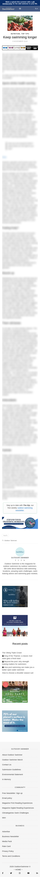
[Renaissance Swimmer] (15, 721)
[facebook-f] (2, 873)
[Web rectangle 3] (15, 691)
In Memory (6, 779)
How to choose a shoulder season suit (17, 673)
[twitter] (11, 873)
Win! (4, 818)
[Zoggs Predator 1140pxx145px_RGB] (20, 48)
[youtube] (28, 873)
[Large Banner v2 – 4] (20, 523)
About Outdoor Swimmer (12, 755)
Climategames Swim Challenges (15, 813)
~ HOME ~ (18, 870)
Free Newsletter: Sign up (12, 793)
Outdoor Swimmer (10, 540)
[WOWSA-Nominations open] (15, 596)
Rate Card (6, 846)
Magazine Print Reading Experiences (17, 803)
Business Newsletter (10, 836)
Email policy (7, 798)
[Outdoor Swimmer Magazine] (8, 8)
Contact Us (6, 765)
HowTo (5, 535)
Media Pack (7, 841)
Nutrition (15, 34)
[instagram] (20, 873)
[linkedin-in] (37, 873)
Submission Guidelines (11, 770)
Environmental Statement (12, 774)
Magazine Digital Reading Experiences (18, 808)
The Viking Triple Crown (12, 653)
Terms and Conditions (11, 856)
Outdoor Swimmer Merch (12, 760)
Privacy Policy (8, 851)
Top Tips (25, 34)
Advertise (6, 832)
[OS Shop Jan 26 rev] (15, 625)
